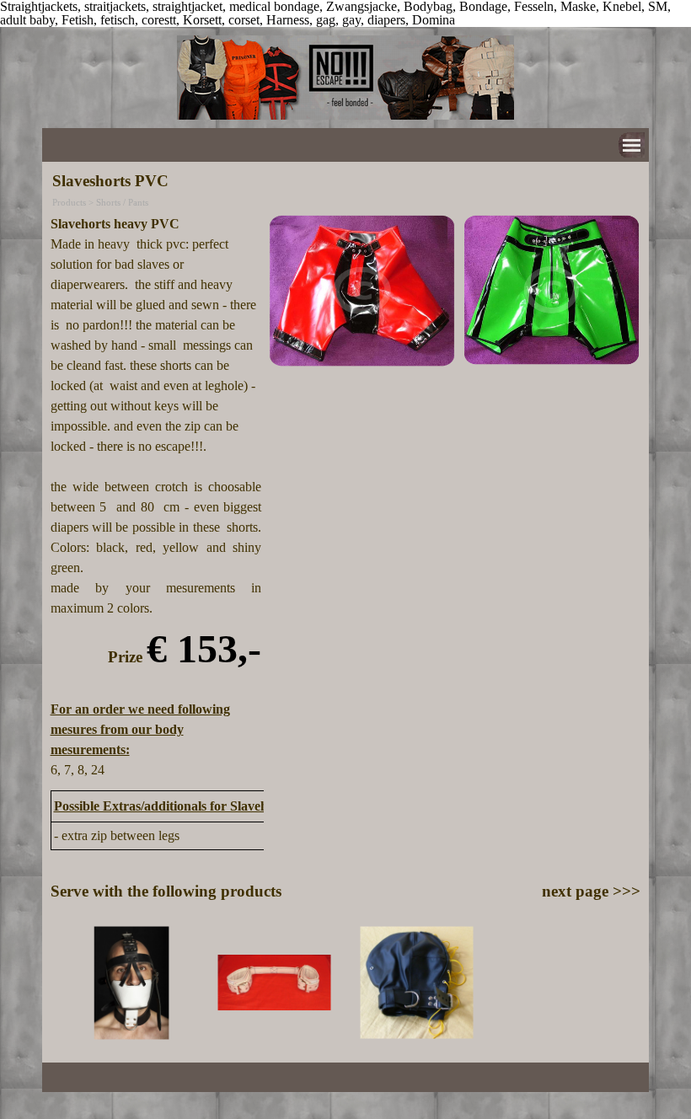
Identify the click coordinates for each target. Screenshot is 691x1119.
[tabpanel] (156, 497)
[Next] (633, 983)
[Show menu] (632, 145)
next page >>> (591, 891)
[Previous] (58, 983)
